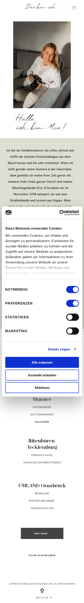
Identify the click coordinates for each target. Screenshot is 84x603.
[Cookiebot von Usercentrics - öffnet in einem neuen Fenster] (60, 213)
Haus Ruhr (42, 422)
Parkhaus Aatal (42, 455)
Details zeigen (59, 349)
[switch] (72, 303)
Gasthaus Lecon (42, 508)
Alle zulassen (42, 362)
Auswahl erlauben (42, 375)
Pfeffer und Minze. (42, 501)
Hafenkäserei (42, 407)
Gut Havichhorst (42, 414)
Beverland (42, 493)
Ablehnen (42, 388)
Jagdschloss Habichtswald (42, 462)
